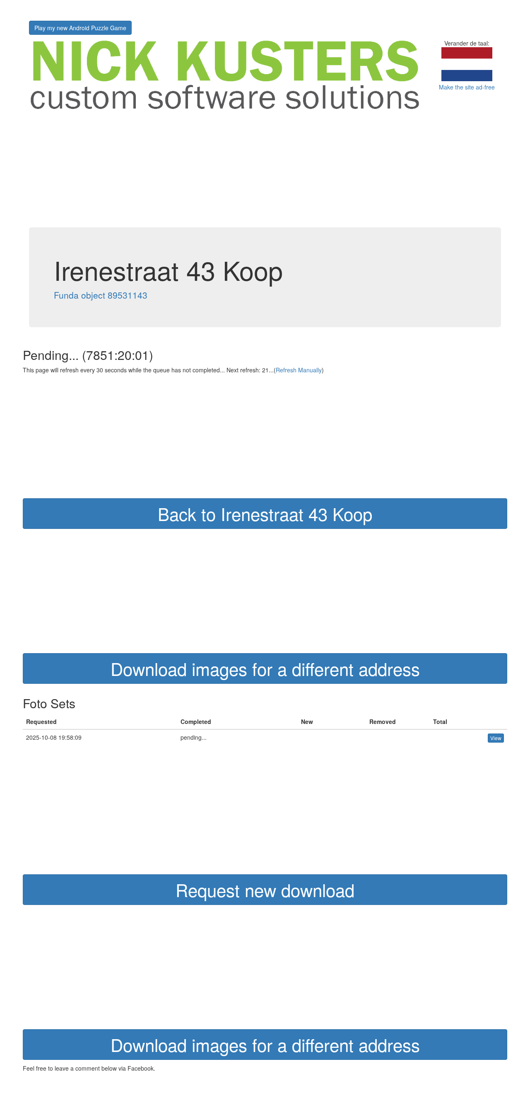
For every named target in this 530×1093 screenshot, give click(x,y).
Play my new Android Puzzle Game (80, 28)
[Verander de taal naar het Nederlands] (467, 79)
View (495, 737)
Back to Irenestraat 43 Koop (265, 513)
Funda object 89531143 (100, 295)
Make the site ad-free (467, 87)
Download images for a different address (265, 668)
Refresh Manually (299, 370)
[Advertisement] (265, 169)
